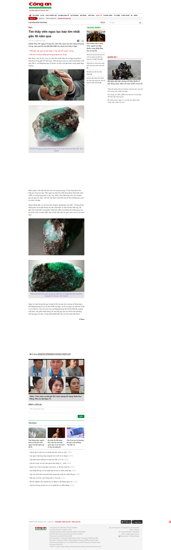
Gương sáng (107, 15)
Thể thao (91, 15)
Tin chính (35, 15)
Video (136, 15)
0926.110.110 (66, 522)
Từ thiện (117, 15)
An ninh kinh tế (63, 15)
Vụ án (42, 15)
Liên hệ (50, 522)
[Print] (83, 41)
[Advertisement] (100, 7)
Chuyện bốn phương (64, 18)
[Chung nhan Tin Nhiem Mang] (129, 536)
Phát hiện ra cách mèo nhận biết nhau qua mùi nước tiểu (95, 65)
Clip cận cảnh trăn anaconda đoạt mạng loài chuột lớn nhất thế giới (52, 474)
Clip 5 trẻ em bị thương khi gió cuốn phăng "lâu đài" (75, 442)
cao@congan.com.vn (132, 534)
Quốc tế (99, 15)
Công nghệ (125, 15)
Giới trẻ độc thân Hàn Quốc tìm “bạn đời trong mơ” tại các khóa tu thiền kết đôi (96, 80)
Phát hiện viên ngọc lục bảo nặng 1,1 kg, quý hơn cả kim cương (51, 51)
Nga (69, 354)
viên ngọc (45, 58)
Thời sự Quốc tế (51, 18)
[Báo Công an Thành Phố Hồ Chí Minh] (30, 14)
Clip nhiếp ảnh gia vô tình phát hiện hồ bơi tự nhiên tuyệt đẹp (50, 470)
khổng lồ (65, 61)
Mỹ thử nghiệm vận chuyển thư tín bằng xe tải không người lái (51, 482)
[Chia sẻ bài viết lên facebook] (78, 41)
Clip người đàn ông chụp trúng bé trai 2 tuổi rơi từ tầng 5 (49, 456)
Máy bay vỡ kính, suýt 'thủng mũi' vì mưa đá (45, 478)
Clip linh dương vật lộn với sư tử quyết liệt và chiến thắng (49, 485)
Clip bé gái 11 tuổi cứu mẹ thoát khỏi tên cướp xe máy (48, 452)
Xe (131, 15)
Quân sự (41, 18)
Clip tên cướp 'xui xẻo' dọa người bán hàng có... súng (48, 463)
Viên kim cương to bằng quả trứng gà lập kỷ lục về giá (48, 54)
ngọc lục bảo (43, 149)
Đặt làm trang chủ (38, 522)
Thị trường (74, 15)
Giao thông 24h (51, 15)
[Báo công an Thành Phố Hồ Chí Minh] (40, 5)
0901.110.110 (76, 522)
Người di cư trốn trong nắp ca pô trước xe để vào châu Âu (49, 467)
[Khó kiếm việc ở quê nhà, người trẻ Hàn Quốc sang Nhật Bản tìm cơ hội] (96, 36)
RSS (103, 22)
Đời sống (83, 15)
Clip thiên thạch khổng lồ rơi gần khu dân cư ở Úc (47, 460)
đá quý (64, 354)
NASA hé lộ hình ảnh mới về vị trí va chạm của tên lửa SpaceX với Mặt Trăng (95, 57)
